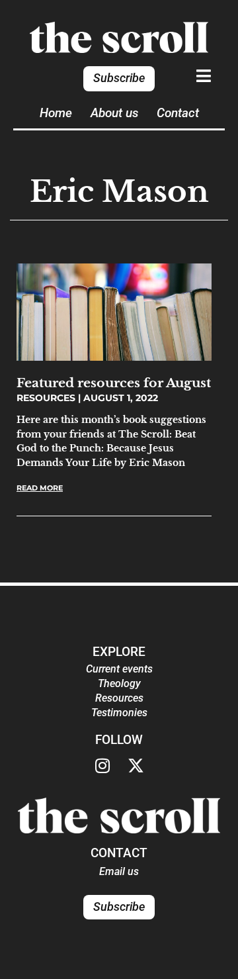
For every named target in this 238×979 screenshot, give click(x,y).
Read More (40, 487)
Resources (119, 698)
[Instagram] (102, 765)
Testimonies (119, 712)
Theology (119, 683)
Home (56, 112)
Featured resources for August (114, 383)
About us (114, 112)
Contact (178, 112)
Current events (119, 669)
